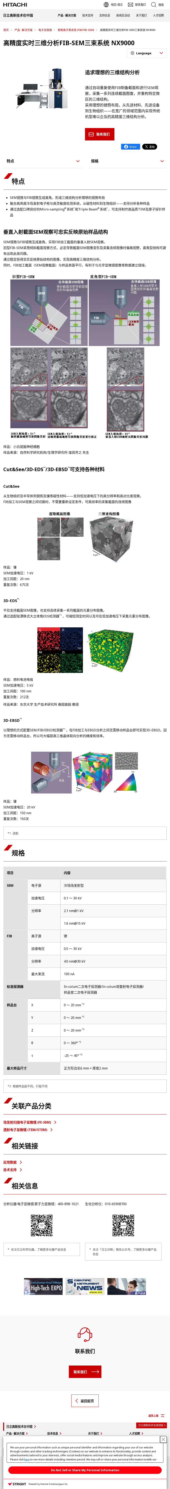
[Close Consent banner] (163, 1439)
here (27, 1459)
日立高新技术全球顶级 (150, 1425)
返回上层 (153, 1416)
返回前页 (87, 1401)
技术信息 (52, 1433)
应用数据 (10, 1162)
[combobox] (147, 53)
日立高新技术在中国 (19, 1427)
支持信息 (104, 15)
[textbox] (147, 53)
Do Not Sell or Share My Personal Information (85, 1470)
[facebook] (130, 147)
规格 (94, 160)
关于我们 (141, 15)
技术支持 (87, 15)
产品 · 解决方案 (67, 15)
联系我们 (103, 134)
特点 (10, 160)
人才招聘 (158, 15)
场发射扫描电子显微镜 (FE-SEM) (27, 1122)
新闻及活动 (123, 15)
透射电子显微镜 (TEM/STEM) (25, 1129)
